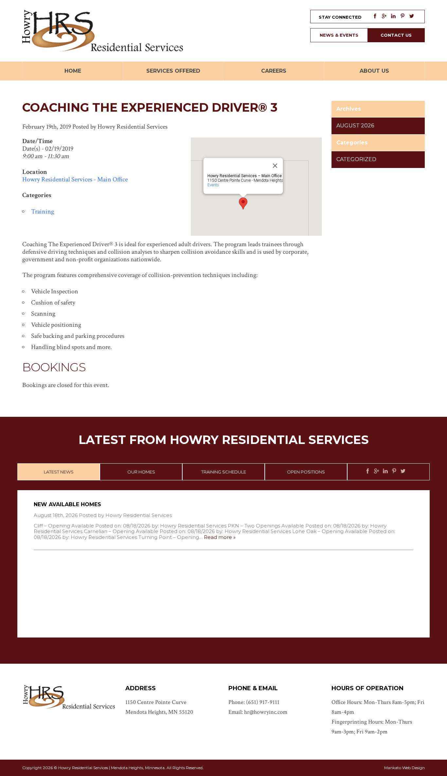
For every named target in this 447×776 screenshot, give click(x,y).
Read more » (220, 537)
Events (213, 185)
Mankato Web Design (404, 767)
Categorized (356, 159)
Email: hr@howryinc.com (257, 712)
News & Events (339, 35)
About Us (374, 71)
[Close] (275, 166)
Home (72, 71)
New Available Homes (67, 504)
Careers (273, 71)
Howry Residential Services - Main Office (75, 179)
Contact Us (396, 35)
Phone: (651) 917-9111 (253, 702)
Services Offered (173, 71)
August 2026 (355, 125)
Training (42, 211)
